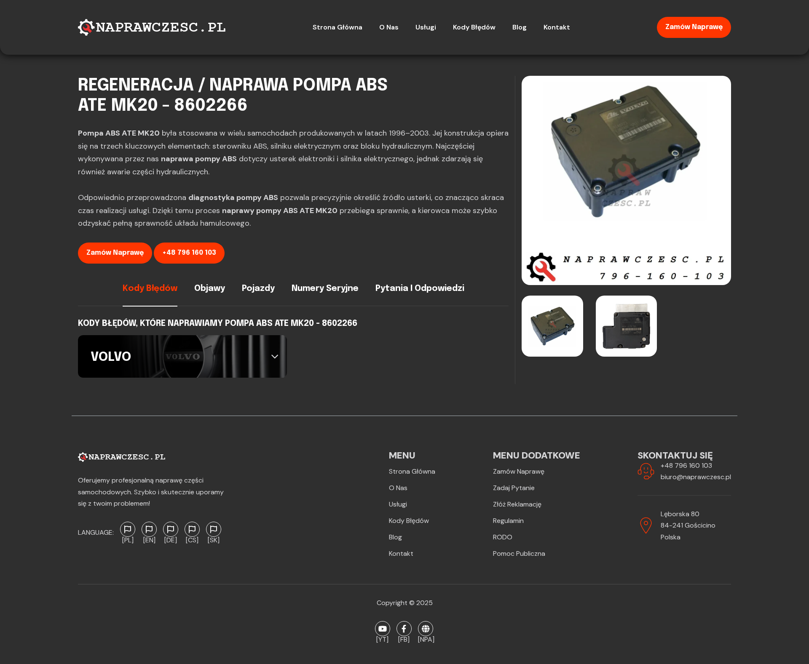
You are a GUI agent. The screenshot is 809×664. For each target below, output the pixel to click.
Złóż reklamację (517, 504)
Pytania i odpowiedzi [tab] (419, 289)
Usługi (398, 504)
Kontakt (401, 553)
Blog (395, 537)
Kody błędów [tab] (150, 289)
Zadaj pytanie (514, 487)
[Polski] (127, 529)
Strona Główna (412, 471)
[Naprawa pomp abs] (425, 628)
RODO (502, 537)
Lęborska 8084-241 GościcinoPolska (688, 525)
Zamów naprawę (694, 27)
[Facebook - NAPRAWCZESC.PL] (404, 628)
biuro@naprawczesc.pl (696, 476)
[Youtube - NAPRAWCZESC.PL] (382, 628)
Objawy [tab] (209, 289)
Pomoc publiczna (519, 553)
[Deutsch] (170, 529)
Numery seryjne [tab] (325, 289)
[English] (149, 529)
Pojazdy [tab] (258, 289)
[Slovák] (213, 529)
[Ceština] (192, 529)
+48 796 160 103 (189, 252)
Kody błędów (409, 520)
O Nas (398, 487)
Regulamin (508, 520)
